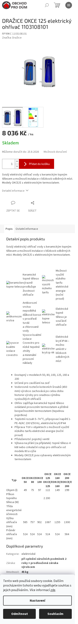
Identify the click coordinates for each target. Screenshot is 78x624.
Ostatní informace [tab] (27, 229)
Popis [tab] (9, 229)
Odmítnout (19, 614)
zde (52, 590)
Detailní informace (13, 191)
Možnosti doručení (55, 152)
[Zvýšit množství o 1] (17, 161)
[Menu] (68, 5)
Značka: (12, 38)
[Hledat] (47, 5)
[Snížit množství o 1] (17, 166)
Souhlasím (55, 614)
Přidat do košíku (39, 164)
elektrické (28, 554)
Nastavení (37, 600)
